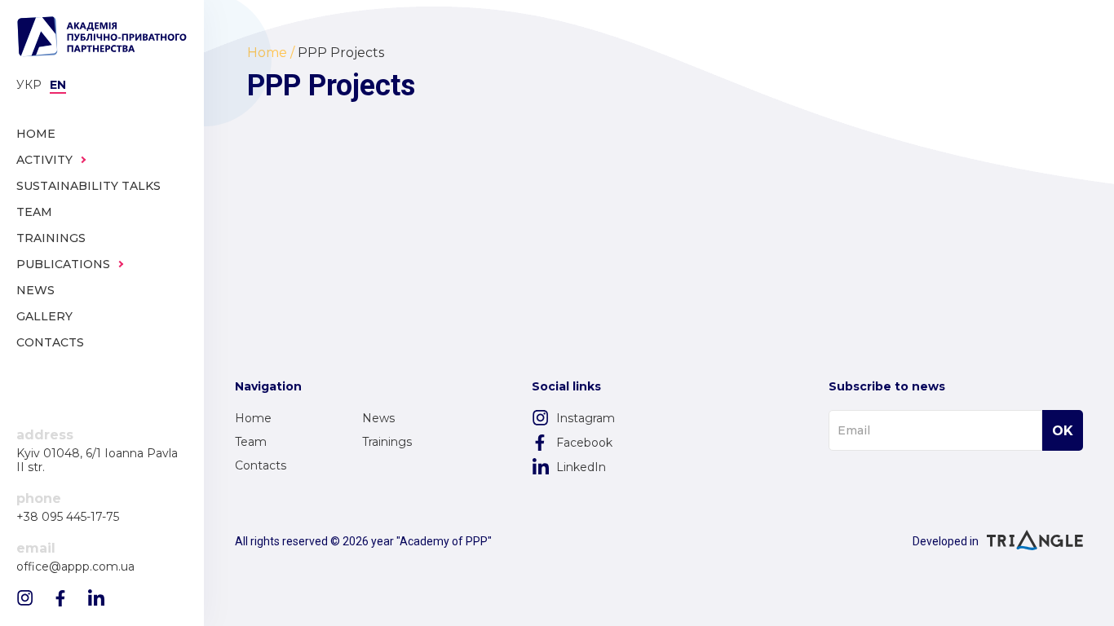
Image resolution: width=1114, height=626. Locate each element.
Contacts (260, 465)
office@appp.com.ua (75, 567)
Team (251, 441)
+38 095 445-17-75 (67, 517)
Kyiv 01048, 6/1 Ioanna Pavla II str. (97, 460)
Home (253, 418)
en (58, 84)
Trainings (387, 441)
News (378, 418)
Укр (29, 84)
